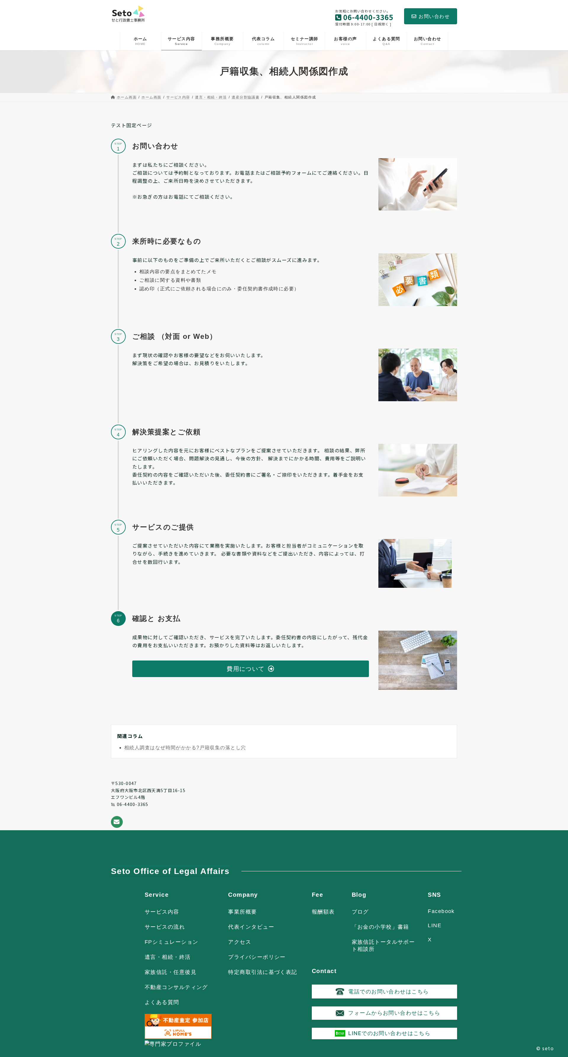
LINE (434, 925)
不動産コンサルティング (176, 987)
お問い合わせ (434, 16)
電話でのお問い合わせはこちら (388, 991)
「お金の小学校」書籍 (380, 927)
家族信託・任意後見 (170, 972)
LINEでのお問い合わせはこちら (389, 1033)
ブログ (360, 912)
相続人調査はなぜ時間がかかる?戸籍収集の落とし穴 (185, 747)
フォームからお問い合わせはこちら (394, 1013)
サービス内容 (162, 912)
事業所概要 (242, 912)
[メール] (117, 822)
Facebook (441, 911)
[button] (250, 669)
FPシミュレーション (171, 942)
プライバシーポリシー (256, 957)
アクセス (239, 942)
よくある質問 (162, 1002)
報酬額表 (323, 912)
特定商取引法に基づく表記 (262, 972)
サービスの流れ (165, 927)
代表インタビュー (251, 927)
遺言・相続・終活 (168, 957)
